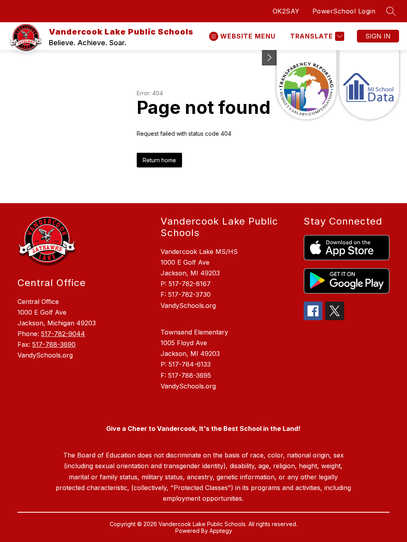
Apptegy (220, 530)
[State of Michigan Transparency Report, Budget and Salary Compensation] (306, 84)
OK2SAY (286, 11)
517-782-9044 (63, 334)
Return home (159, 160)
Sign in (378, 36)
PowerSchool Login (344, 11)
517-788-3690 (54, 344)
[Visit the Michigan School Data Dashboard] (369, 84)
